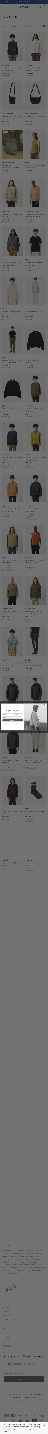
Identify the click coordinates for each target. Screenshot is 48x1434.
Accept (5, 1432)
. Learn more (35, 1429)
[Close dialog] (45, 705)
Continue (12, 720)
